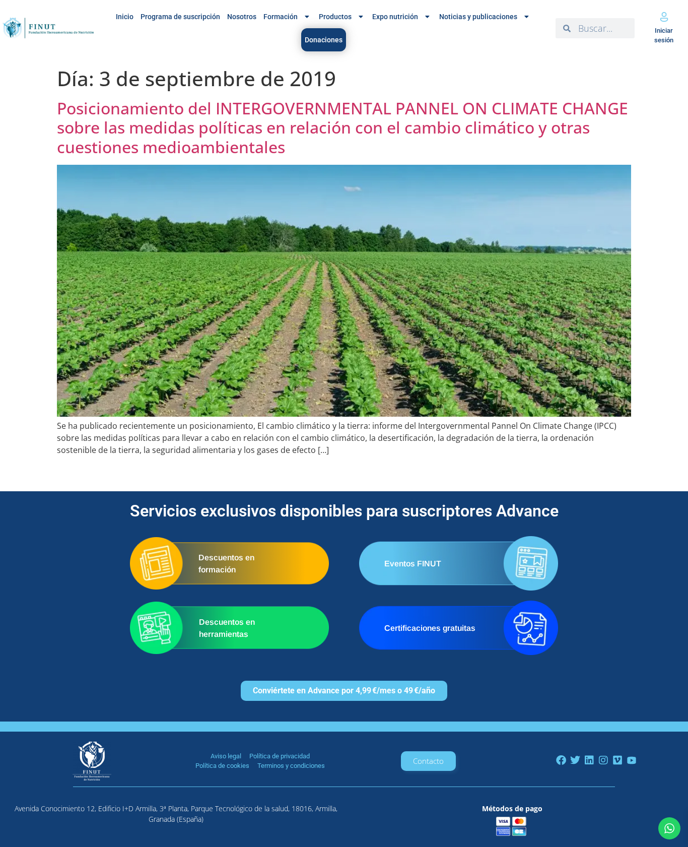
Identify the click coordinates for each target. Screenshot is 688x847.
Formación (280, 17)
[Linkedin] (589, 760)
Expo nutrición (395, 17)
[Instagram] (603, 760)
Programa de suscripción (180, 17)
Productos (335, 17)
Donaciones (323, 40)
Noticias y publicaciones (478, 17)
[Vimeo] (617, 760)
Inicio (124, 17)
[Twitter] (575, 760)
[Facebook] (561, 760)
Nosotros (241, 17)
